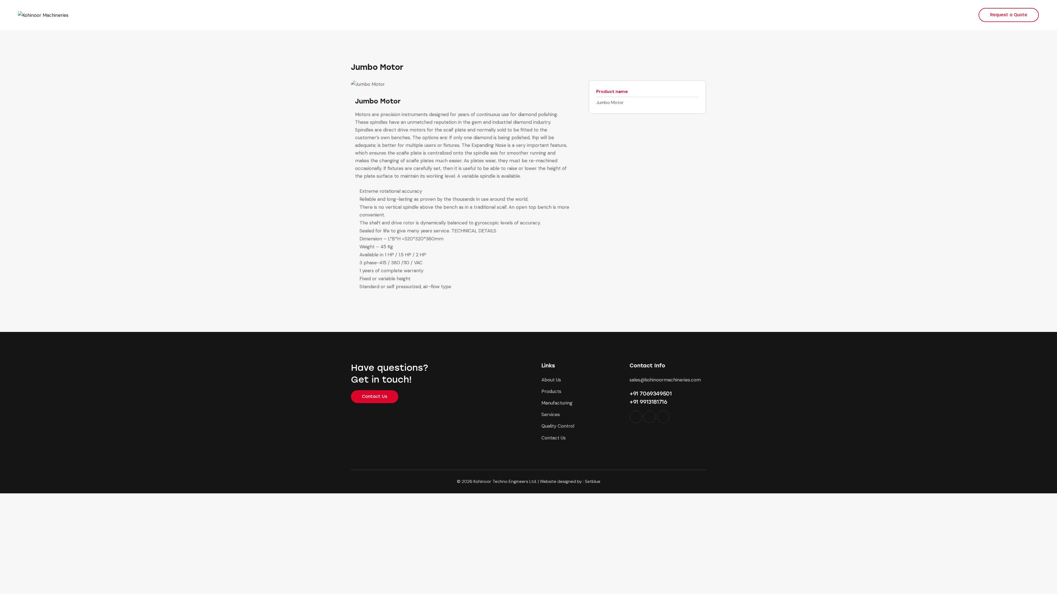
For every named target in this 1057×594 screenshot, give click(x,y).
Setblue (592, 481)
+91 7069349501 (651, 393)
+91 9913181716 (648, 401)
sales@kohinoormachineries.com (665, 380)
